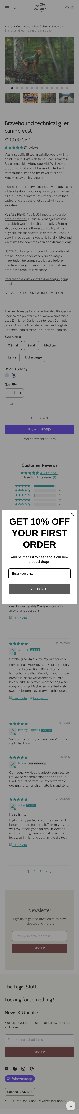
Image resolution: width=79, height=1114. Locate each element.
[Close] (72, 514)
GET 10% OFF (40, 589)
